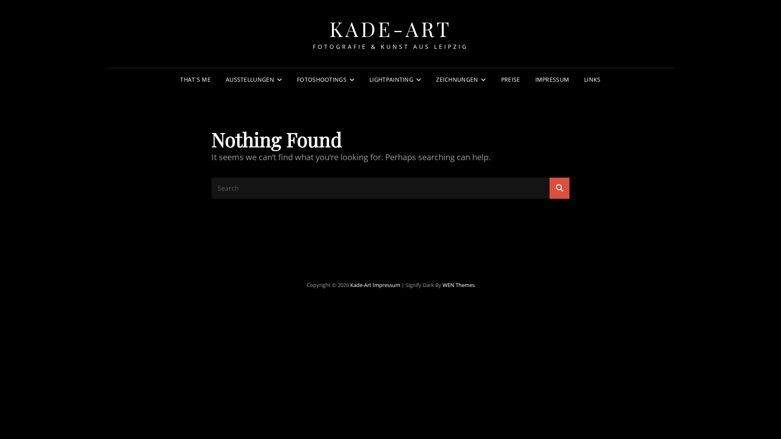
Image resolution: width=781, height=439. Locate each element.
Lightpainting (391, 79)
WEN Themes (459, 285)
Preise (510, 79)
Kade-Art (390, 28)
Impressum (552, 79)
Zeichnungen (457, 79)
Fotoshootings (322, 79)
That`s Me (195, 79)
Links (592, 79)
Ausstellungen (250, 79)
